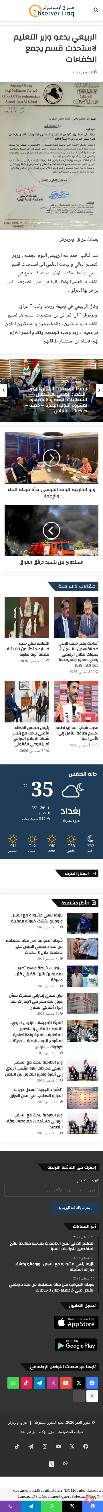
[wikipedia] (79, 1396)
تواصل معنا (27, 1432)
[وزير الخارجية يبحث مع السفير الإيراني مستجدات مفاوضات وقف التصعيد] (82, 1123)
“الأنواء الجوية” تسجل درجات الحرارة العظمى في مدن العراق (36, 1093)
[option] (51, 390)
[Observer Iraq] (51, 10)
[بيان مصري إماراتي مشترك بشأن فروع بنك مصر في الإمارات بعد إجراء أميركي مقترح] (82, 1003)
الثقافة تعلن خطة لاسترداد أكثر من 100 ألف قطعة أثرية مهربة (27, 649)
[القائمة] (7, 12)
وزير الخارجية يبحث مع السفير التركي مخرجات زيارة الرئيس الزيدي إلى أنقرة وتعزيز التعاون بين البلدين (34, 1068)
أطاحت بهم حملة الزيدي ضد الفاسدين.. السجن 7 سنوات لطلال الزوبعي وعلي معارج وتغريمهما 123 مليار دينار (78, 654)
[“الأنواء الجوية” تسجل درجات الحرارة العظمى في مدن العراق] (82, 1098)
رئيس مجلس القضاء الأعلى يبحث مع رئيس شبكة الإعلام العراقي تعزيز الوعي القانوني (30, 736)
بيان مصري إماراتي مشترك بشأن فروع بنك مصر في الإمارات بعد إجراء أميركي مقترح (36, 1001)
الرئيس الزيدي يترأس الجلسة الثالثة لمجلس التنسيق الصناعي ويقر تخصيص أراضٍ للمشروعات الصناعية (53, 401)
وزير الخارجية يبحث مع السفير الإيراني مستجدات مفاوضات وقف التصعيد (34, 1121)
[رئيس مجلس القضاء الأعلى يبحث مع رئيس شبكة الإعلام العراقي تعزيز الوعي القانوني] (27, 701)
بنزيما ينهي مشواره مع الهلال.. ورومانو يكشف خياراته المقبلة (36, 918)
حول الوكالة (46, 1432)
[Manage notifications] (89, 1499)
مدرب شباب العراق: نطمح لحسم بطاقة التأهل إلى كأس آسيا (77, 733)
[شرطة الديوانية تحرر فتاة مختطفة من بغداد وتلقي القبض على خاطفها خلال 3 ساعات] (82, 949)
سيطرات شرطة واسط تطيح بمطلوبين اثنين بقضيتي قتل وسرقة (39, 974)
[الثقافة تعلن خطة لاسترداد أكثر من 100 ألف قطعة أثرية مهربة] (27, 617)
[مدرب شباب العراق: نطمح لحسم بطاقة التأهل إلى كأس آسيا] (76, 701)
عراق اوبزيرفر (17, 1423)
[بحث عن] (96, 12)
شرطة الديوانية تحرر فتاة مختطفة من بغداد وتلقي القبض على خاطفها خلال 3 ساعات (34, 946)
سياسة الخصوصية (70, 1432)
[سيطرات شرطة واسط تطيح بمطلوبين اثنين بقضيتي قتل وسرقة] (82, 976)
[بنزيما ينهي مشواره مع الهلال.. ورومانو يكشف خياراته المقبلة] (82, 923)
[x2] (92, 1396)
